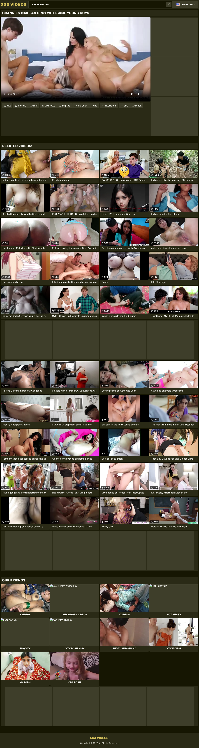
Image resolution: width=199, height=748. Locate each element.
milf (35, 105)
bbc (126, 105)
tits (9, 105)
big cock (82, 105)
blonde (22, 105)
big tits (66, 105)
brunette (50, 105)
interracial (110, 105)
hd (95, 105)
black (138, 105)
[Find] (168, 4)
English (187, 4)
